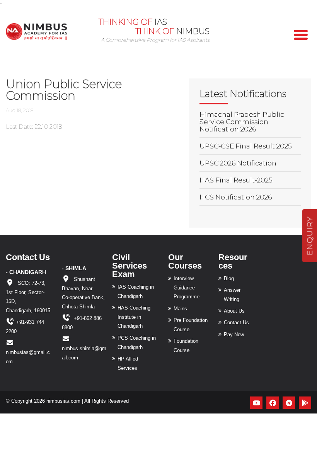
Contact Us (236, 322)
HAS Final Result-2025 (235, 180)
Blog (229, 278)
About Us (234, 311)
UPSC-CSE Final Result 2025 (245, 146)
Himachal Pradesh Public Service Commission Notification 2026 (241, 122)
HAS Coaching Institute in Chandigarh (134, 317)
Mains (180, 308)
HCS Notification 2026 (235, 197)
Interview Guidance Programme (186, 288)
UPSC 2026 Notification (237, 163)
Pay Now (234, 334)
